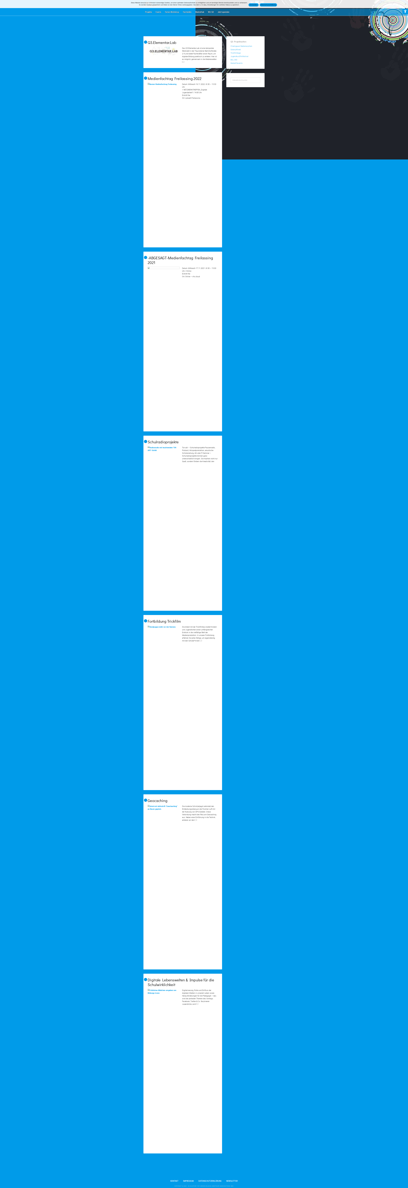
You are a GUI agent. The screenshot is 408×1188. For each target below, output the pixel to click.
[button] (405, 11)
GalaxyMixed (236, 49)
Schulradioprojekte (163, 442)
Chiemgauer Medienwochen (241, 46)
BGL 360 (234, 60)
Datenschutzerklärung (268, 5)
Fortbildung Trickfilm (164, 621)
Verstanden (254, 5)
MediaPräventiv (237, 63)
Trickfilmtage (236, 53)
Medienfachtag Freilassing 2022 (175, 79)
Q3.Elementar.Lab (162, 43)
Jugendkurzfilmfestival (239, 56)
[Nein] (405, 4)
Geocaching (157, 801)
